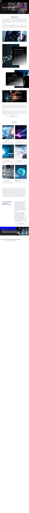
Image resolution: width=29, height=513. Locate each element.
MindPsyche (5, 1)
